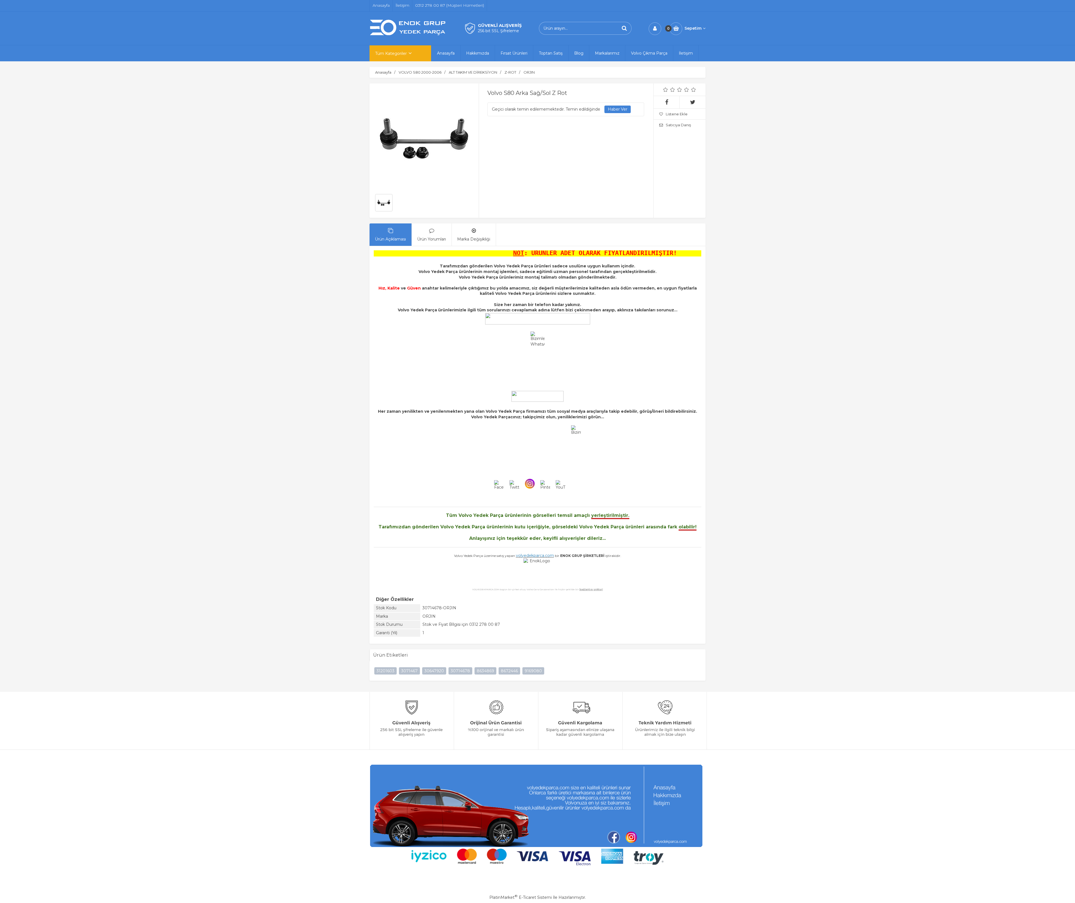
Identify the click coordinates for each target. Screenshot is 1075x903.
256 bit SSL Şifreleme (498, 30)
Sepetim (693, 28)
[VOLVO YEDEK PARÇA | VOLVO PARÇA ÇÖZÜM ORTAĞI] (409, 34)
